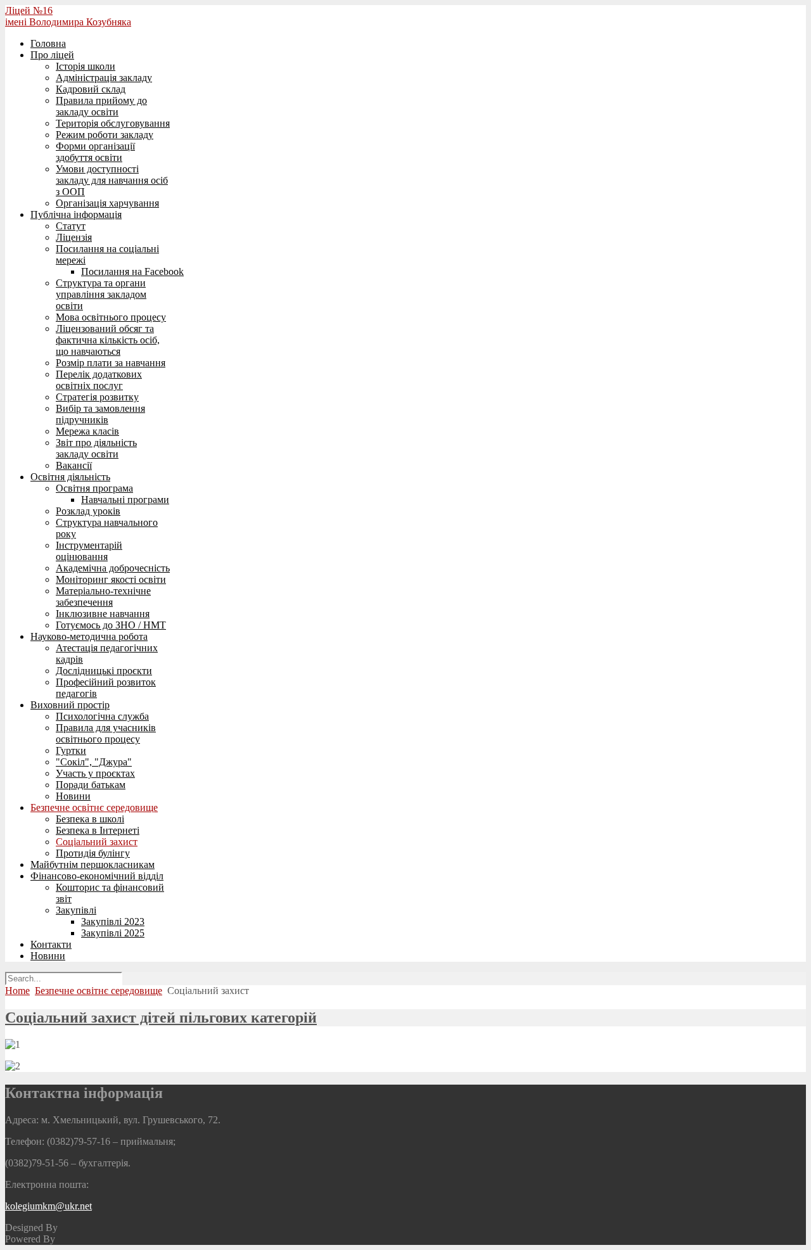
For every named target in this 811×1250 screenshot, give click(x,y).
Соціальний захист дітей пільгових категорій (161, 1017)
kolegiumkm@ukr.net (48, 1206)
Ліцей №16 (29, 10)
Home (17, 990)
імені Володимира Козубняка (68, 21)
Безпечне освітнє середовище (98, 990)
